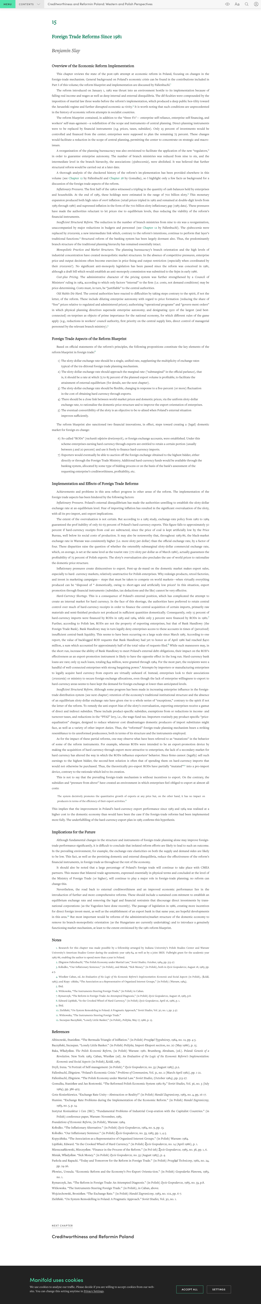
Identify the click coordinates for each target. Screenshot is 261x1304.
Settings (218, 1289)
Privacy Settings (94, 1291)
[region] (130, 609)
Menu (8, 4)
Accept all (190, 1289)
